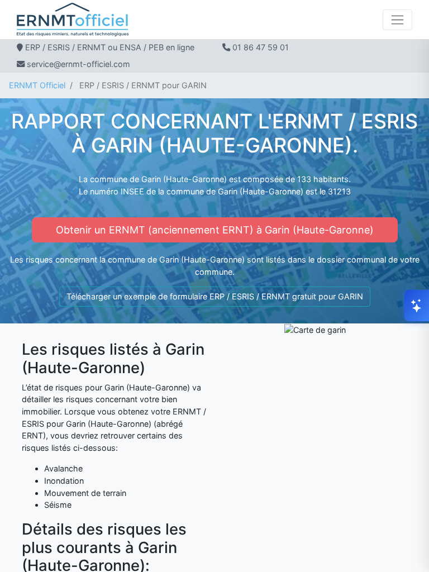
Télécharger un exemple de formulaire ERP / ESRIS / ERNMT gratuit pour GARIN (214, 296)
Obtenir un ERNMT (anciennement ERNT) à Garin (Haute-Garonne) (215, 230)
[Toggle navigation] (397, 19)
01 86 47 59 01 (260, 47)
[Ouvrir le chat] (416, 305)
